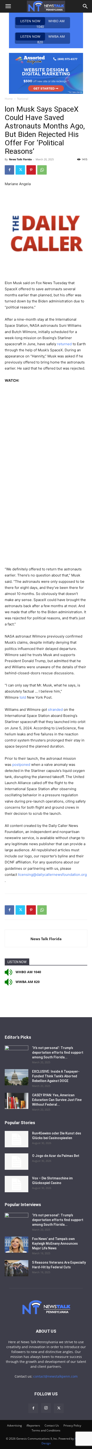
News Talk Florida (20, 159)
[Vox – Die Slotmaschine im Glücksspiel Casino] (16, 1184)
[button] (8, 6)
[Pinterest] (31, 170)
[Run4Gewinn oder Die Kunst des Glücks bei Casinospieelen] (16, 1139)
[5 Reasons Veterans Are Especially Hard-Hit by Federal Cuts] (16, 1268)
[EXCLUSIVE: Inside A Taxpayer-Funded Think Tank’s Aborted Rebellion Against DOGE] (16, 1077)
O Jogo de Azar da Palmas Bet (55, 1156)
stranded (55, 709)
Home (9, 99)
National (22, 99)
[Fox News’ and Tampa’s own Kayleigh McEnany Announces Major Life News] (16, 1244)
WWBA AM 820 (42, 39)
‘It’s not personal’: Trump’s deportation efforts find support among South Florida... (57, 1052)
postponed (21, 764)
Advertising (14, 1425)
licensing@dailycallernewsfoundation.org (52, 874)
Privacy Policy (72, 1425)
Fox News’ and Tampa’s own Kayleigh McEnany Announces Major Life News (55, 1243)
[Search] (85, 6)
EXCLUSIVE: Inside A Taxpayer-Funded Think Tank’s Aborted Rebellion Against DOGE (55, 1076)
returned (64, 344)
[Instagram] (46, 1408)
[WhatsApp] (42, 170)
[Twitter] (20, 170)
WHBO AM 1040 (42, 23)
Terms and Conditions (46, 1430)
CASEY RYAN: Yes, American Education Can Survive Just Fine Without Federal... (57, 1099)
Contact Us (52, 1425)
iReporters (33, 1425)
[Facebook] (9, 170)
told (23, 697)
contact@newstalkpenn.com (55, 1376)
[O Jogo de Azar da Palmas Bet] (16, 1161)
